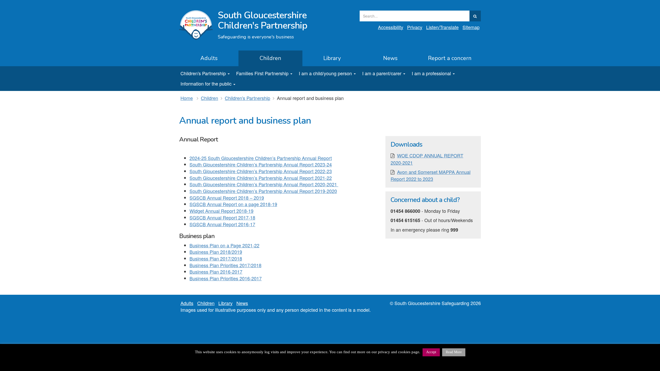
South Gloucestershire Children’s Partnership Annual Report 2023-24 (260, 164)
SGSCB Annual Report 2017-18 (222, 217)
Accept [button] (431, 352)
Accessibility (390, 27)
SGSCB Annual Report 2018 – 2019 (226, 197)
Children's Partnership (247, 98)
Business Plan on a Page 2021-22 (224, 245)
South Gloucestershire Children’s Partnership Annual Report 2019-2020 (263, 191)
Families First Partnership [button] (262, 73)
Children (270, 58)
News (390, 58)
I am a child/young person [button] (325, 73)
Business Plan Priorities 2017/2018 (225, 265)
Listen (442, 27)
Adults (209, 58)
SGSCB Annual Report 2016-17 (222, 224)
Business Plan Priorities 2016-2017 (225, 278)
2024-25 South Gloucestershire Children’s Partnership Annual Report (260, 158)
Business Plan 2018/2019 (215, 251)
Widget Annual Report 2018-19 (221, 210)
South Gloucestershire (262, 20)
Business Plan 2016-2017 (215, 271)
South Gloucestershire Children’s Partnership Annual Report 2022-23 (260, 171)
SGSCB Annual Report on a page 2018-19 (233, 204)
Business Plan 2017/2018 (215, 258)
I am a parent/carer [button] (381, 73)
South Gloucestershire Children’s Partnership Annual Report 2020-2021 (263, 184)
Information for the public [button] (206, 83)
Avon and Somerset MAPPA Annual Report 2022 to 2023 (431, 175)
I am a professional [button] (431, 73)
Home (186, 98)
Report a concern (450, 58)
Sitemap (471, 27)
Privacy (414, 27)
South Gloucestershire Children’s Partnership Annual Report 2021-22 (260, 177)
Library (332, 58)
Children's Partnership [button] (203, 73)
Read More (454, 352)
